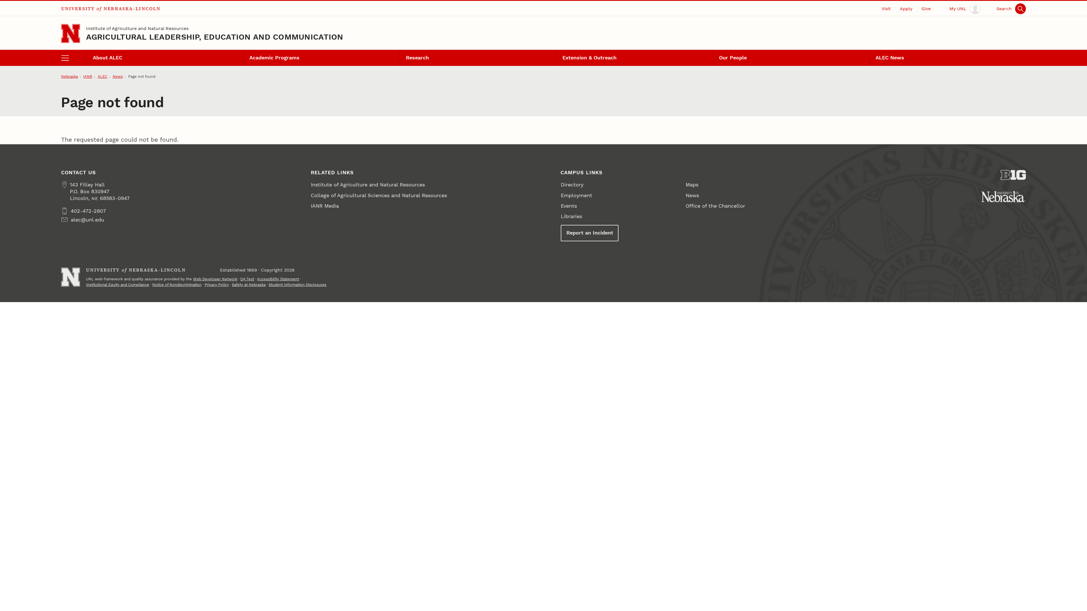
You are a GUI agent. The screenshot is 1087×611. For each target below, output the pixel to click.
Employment (576, 195)
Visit (886, 8)
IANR (87, 76)
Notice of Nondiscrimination (177, 285)
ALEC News (890, 58)
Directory (572, 185)
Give (926, 8)
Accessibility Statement (278, 279)
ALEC (102, 76)
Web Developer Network (215, 279)
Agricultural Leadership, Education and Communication (214, 37)
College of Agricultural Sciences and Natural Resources (379, 195)
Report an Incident (589, 233)
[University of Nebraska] (1003, 196)
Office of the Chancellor (715, 206)
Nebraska (69, 76)
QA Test (247, 279)
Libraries (571, 216)
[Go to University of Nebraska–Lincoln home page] (70, 33)
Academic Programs (274, 58)
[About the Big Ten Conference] (1013, 175)
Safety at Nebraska (249, 285)
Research (417, 58)
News (118, 76)
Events (569, 206)
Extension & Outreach (589, 58)
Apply (906, 8)
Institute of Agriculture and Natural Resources (137, 28)
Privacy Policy (217, 285)
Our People (733, 58)
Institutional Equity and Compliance (117, 285)
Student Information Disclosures (297, 285)
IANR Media (325, 206)
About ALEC (107, 58)
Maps (692, 185)
